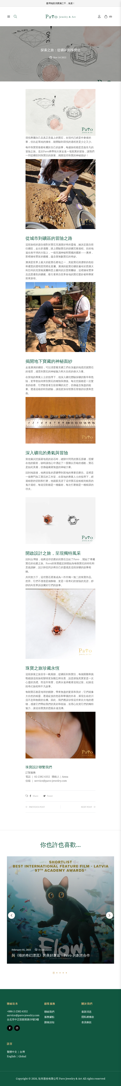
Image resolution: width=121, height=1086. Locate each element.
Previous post (37, 807)
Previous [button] (11, 915)
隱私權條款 (87, 1017)
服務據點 (49, 1017)
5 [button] (66, 972)
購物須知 (49, 1022)
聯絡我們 (49, 1011)
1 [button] (53, 972)
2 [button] (56, 972)
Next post (86, 807)
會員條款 (86, 1022)
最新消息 (86, 1011)
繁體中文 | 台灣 (16, 1051)
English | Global (16, 1056)
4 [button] (63, 972)
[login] (99, 16)
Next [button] (109, 915)
